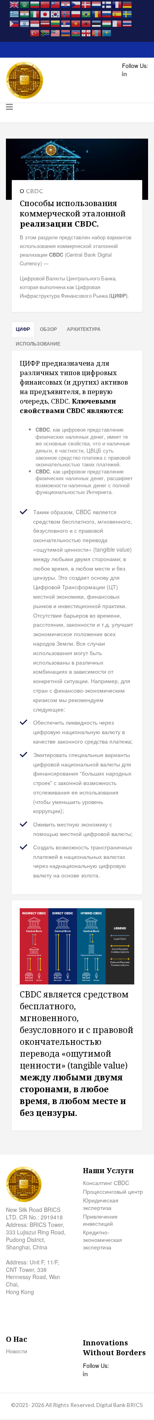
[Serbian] (66, 23)
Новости (16, 1351)
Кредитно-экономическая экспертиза (102, 1239)
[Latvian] (45, 23)
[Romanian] (97, 13)
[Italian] (35, 13)
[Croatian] (66, 4)
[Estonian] (97, 23)
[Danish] (86, 4)
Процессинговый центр (113, 1191)
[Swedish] (127, 13)
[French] (117, 4)
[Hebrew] (25, 23)
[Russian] (107, 13)
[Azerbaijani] (76, 32)
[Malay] (56, 32)
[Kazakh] (107, 32)
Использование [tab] (38, 343)
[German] (127, 4)
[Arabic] (25, 4)
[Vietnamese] (76, 23)
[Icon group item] (124, 74)
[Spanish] (117, 13)
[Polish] (76, 13)
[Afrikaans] (45, 32)
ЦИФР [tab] (23, 328)
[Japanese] (45, 13)
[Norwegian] (66, 13)
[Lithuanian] (56, 23)
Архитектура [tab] (84, 328)
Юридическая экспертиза (100, 1204)
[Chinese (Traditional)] (56, 4)
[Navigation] (9, 113)
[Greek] (14, 13)
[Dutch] (97, 4)
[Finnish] (107, 4)
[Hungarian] (107, 23)
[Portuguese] (86, 13)
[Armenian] (66, 32)
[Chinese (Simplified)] (45, 4)
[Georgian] (86, 32)
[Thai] (127, 23)
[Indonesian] (35, 23)
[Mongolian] (97, 32)
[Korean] (56, 13)
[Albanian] (86, 23)
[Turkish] (35, 32)
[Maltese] (117, 23)
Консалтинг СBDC (106, 1183)
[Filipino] (14, 23)
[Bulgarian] (35, 4)
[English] (14, 4)
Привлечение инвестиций (100, 1220)
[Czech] (76, 4)
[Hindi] (25, 13)
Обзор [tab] (48, 328)
